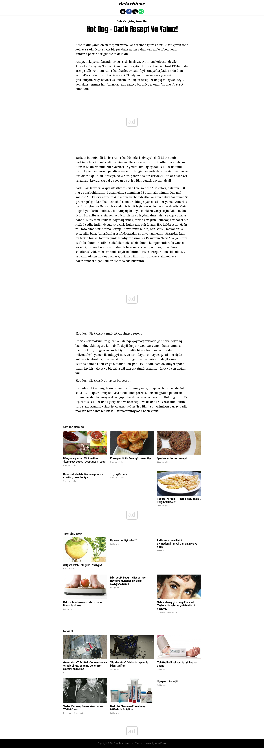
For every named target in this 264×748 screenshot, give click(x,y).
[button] (65, 4)
